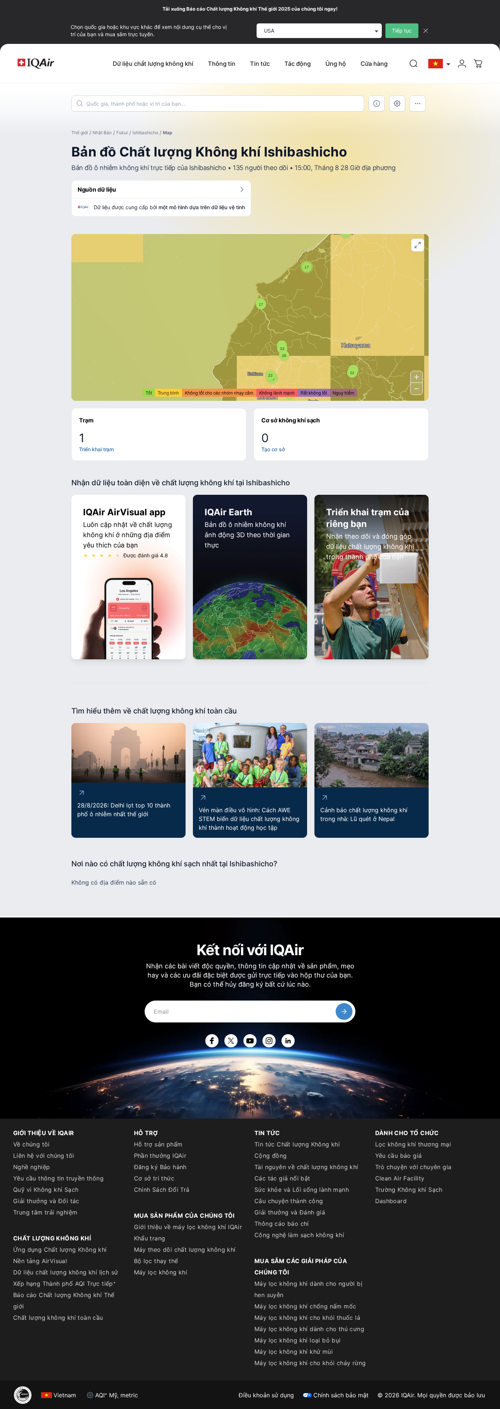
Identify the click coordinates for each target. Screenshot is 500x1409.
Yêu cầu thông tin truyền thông (58, 1178)
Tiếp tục (402, 30)
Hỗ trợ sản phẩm (158, 1144)
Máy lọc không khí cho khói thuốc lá (307, 1317)
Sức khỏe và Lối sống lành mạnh (301, 1189)
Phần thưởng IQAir (160, 1155)
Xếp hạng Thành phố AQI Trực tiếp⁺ (64, 1283)
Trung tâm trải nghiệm (45, 1212)
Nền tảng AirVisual (40, 1261)
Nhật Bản (102, 132)
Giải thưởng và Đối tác (46, 1201)
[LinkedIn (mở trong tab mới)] (288, 1040)
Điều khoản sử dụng (266, 1395)
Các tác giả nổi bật (282, 1178)
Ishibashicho (145, 132)
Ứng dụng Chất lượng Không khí (60, 1249)
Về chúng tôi (31, 1144)
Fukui (122, 132)
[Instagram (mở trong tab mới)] (269, 1040)
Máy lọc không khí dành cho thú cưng (309, 1329)
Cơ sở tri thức (154, 1178)
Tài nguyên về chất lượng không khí (306, 1167)
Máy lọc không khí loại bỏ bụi (297, 1340)
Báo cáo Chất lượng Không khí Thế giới (64, 1300)
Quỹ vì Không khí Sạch (45, 1189)
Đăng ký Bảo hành (160, 1167)
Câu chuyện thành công (288, 1201)
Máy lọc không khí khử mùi (293, 1351)
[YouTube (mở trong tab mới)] (250, 1040)
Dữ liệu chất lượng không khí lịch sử (65, 1272)
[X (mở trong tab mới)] (231, 1040)
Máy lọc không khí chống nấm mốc (305, 1306)
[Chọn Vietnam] (439, 64)
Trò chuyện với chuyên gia (413, 1167)
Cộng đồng (270, 1155)
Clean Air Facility (400, 1178)
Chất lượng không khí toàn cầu (58, 1317)
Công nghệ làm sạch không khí (299, 1235)
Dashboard (391, 1201)
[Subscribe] (344, 1011)
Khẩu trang (149, 1238)
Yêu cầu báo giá (398, 1155)
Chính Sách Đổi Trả (162, 1189)
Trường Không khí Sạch (409, 1189)
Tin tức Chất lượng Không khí (297, 1144)
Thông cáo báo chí (281, 1223)
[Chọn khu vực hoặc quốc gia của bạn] (439, 64)
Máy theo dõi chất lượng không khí (185, 1249)
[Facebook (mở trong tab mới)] (212, 1040)
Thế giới (79, 132)
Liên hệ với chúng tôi (43, 1155)
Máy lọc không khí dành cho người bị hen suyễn (308, 1289)
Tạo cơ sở (273, 449)
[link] (414, 64)
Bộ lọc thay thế (156, 1261)
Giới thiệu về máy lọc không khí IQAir (188, 1227)
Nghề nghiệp (31, 1167)
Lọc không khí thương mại (413, 1144)
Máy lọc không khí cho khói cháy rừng (310, 1363)
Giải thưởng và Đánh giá (289, 1212)
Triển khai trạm (96, 449)
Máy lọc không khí (160, 1272)
